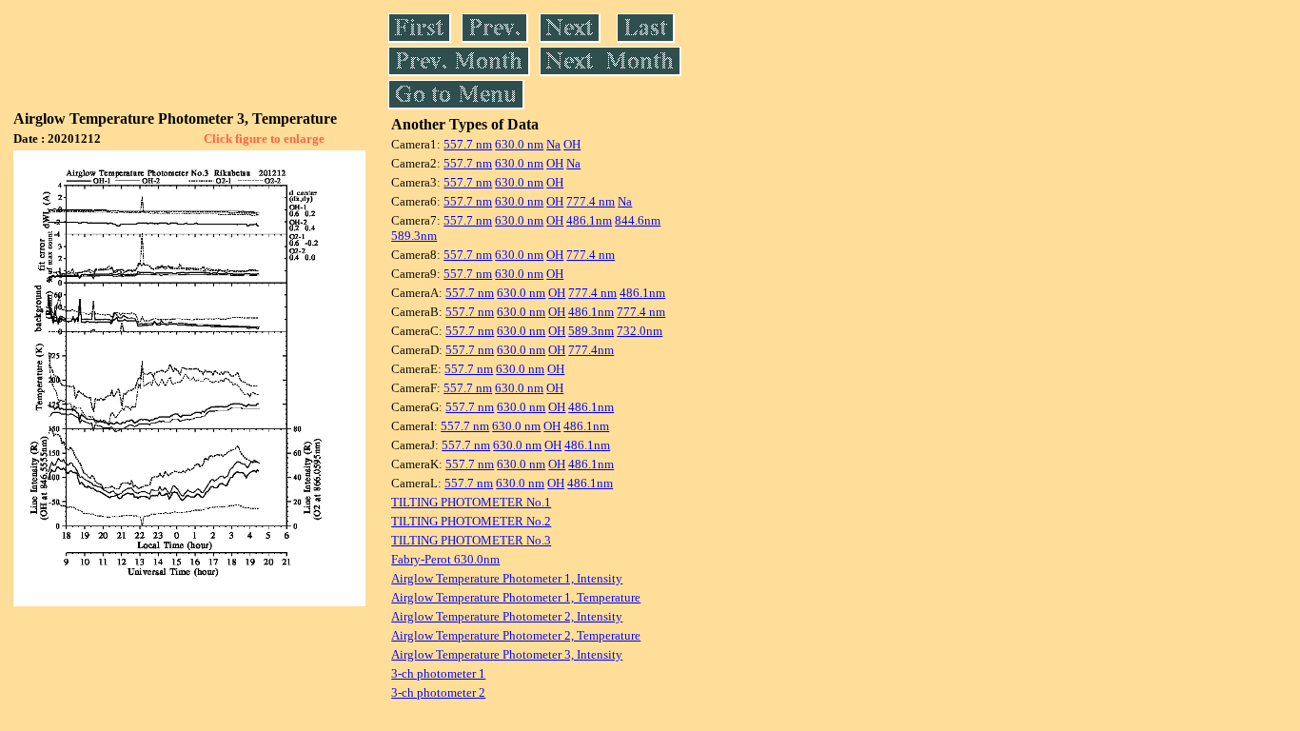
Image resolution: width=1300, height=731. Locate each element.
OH (572, 144)
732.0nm (639, 331)
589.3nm (414, 235)
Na (553, 144)
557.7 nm (467, 144)
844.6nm (637, 220)
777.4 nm (590, 201)
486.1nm (589, 220)
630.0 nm (519, 144)
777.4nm (591, 350)
